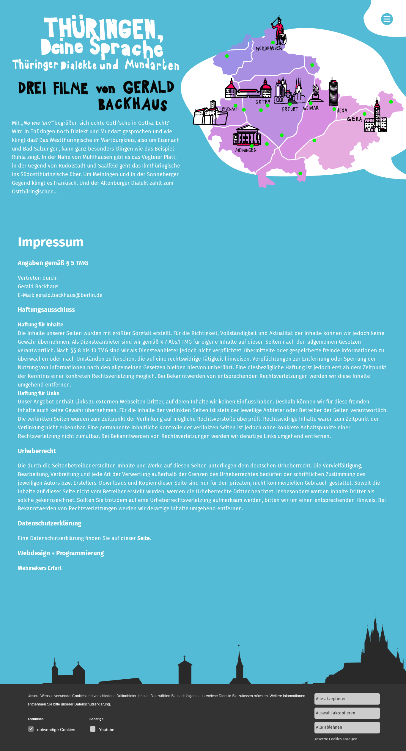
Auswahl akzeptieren (335, 713)
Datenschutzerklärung (92, 704)
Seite (143, 538)
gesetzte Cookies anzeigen (335, 739)
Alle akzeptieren (331, 698)
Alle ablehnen (329, 727)
